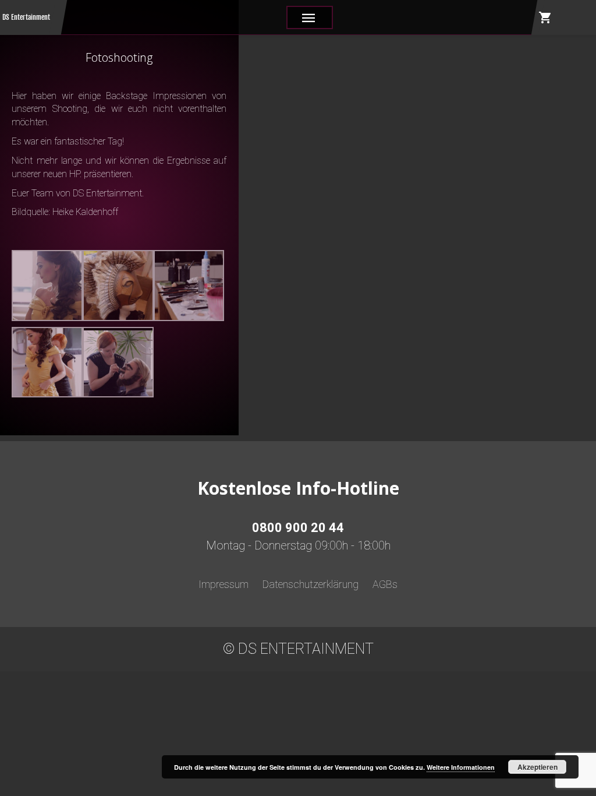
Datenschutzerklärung (310, 584)
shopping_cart (545, 17)
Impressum (223, 584)
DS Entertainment (26, 17)
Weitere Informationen (461, 767)
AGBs (385, 584)
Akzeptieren (537, 767)
